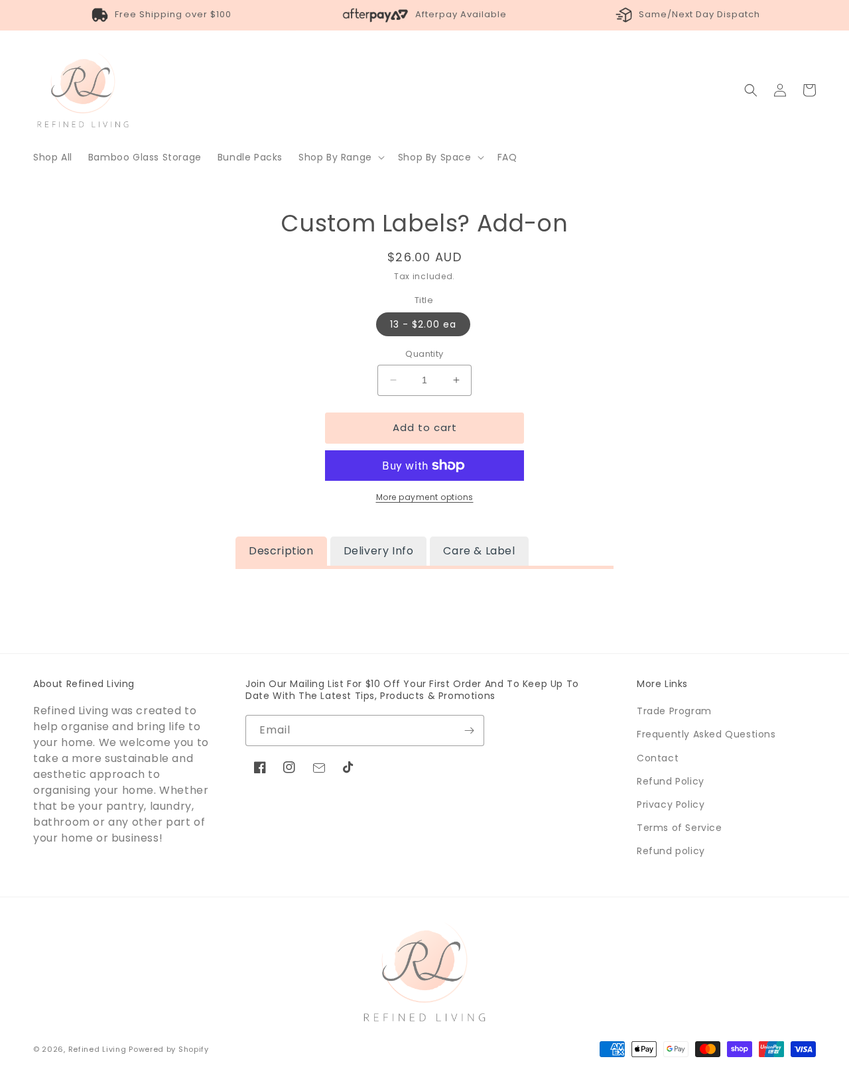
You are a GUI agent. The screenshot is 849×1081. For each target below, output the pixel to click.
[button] (340, 157)
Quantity (424, 354)
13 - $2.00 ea (423, 324)
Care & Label (479, 550)
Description (281, 550)
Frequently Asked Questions (706, 734)
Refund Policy (670, 781)
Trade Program (674, 711)
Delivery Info (379, 550)
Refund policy (671, 851)
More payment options (425, 497)
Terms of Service (679, 827)
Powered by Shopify (169, 1049)
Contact (658, 758)
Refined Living (97, 1049)
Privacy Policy (670, 804)
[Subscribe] (469, 730)
